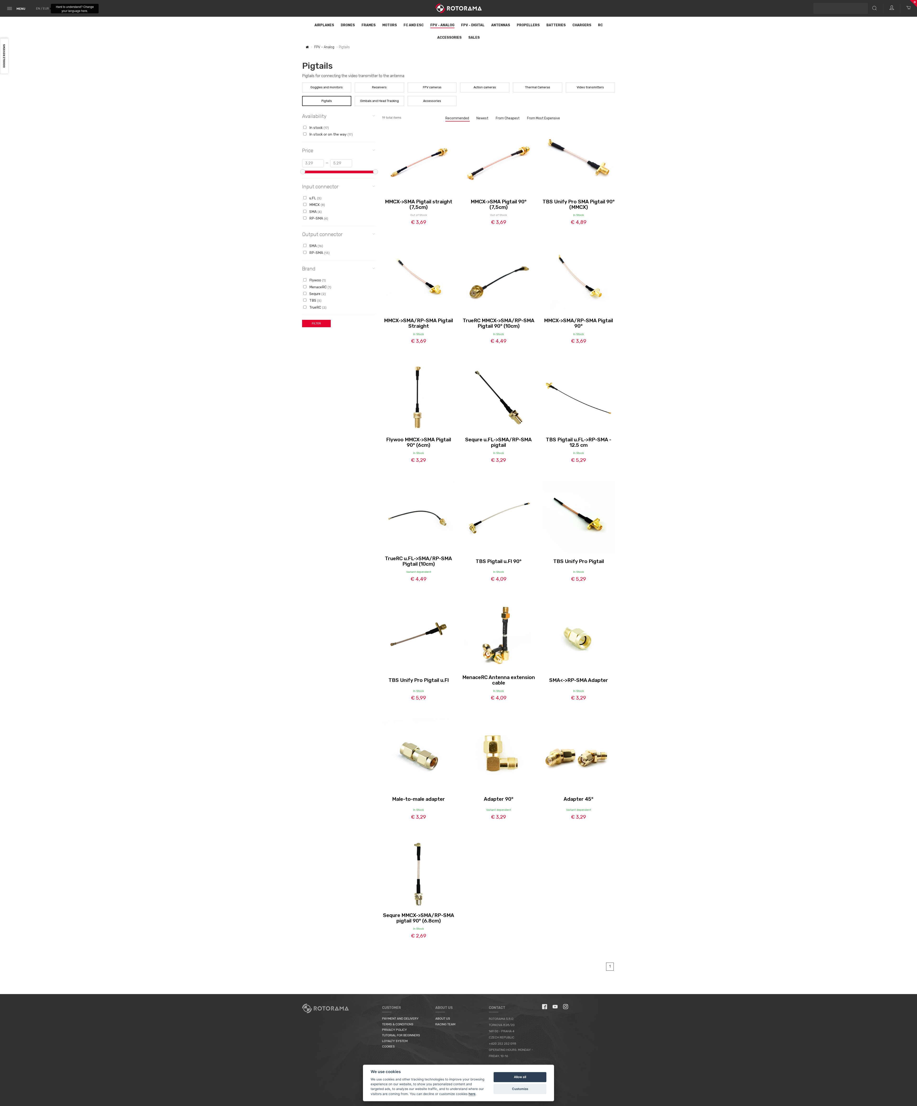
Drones (348, 25)
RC (600, 25)
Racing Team (445, 1024)
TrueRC (317, 307)
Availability (314, 116)
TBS (314, 300)
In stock (318, 128)
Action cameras (485, 87)
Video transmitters (590, 87)
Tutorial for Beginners (401, 1035)
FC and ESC (414, 25)
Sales (474, 38)
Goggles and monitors (326, 87)
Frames (369, 25)
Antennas (500, 25)
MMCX (316, 205)
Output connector (322, 234)
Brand (308, 269)
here (472, 1094)
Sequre (317, 294)
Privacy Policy (394, 1030)
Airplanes (324, 25)
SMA (315, 212)
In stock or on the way (330, 134)
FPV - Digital (473, 25)
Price (307, 150)
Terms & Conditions (397, 1024)
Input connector (320, 187)
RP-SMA (318, 218)
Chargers (581, 25)
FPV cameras (432, 87)
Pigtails (326, 101)
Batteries (556, 25)
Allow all (520, 1077)
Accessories (449, 38)
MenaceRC (319, 287)
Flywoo (317, 280)
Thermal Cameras (537, 87)
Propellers (528, 25)
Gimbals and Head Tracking (379, 101)
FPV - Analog (442, 25)
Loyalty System (395, 1041)
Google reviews (4, 56)
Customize (520, 1089)
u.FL (314, 198)
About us (442, 1018)
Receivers (379, 87)
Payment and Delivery (400, 1018)
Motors (389, 25)
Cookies (388, 1046)
